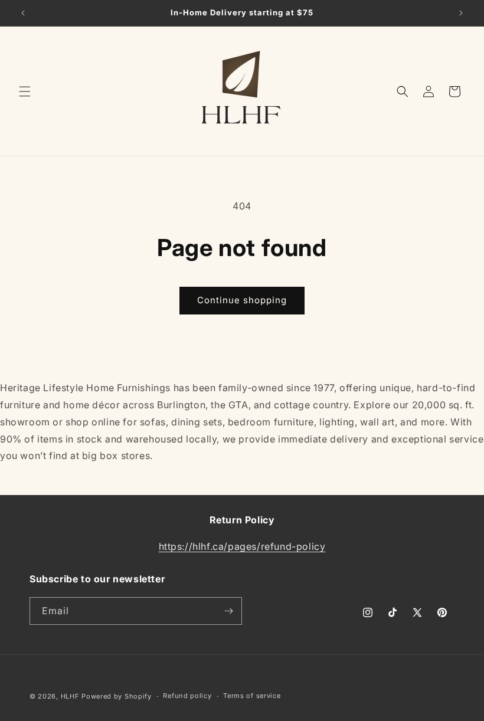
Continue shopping (242, 300)
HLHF (70, 696)
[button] (25, 91)
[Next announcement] (461, 13)
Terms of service (251, 695)
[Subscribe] (228, 611)
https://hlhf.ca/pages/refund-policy (242, 546)
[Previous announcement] (23, 13)
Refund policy (187, 695)
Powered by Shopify (116, 696)
